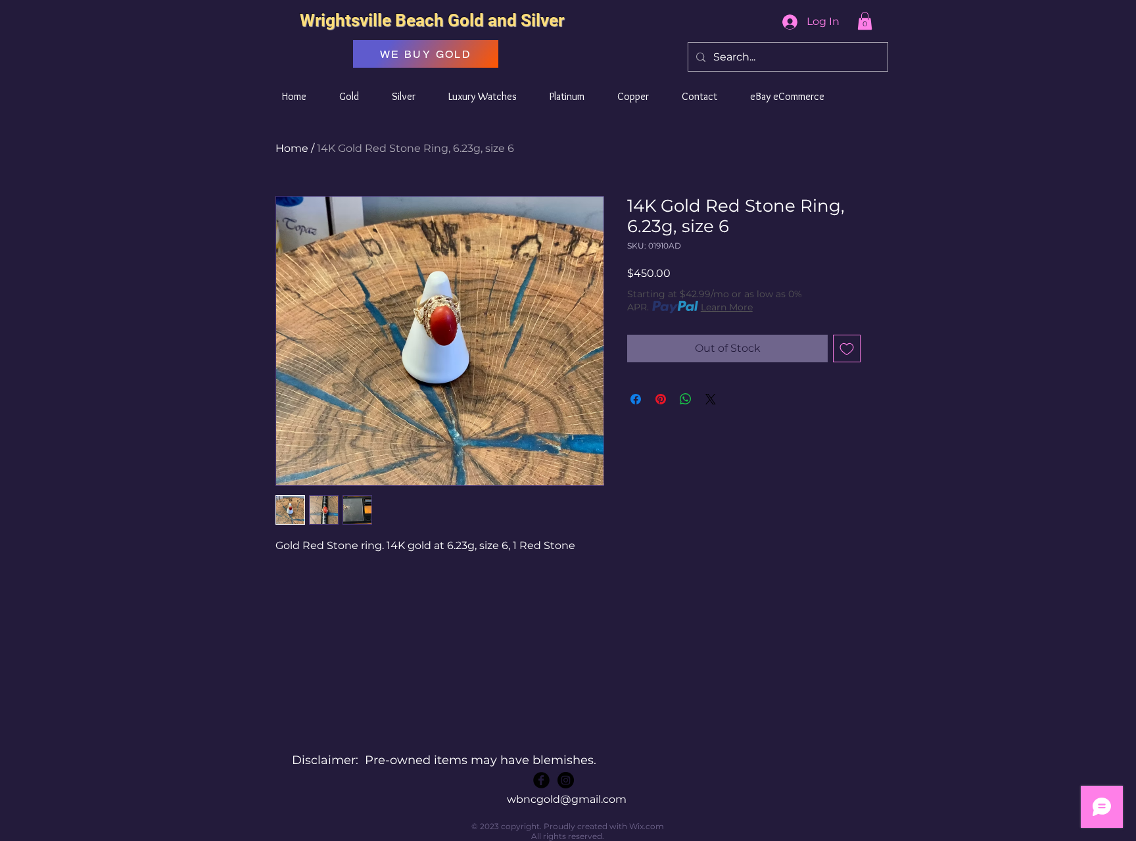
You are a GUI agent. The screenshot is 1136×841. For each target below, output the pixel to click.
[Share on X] (711, 399)
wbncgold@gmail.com (567, 799)
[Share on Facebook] (636, 399)
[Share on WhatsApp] (686, 399)
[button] (864, 21)
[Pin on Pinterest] (661, 399)
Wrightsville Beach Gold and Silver (432, 20)
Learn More (727, 307)
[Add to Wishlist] (847, 348)
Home (291, 148)
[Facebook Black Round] (541, 780)
